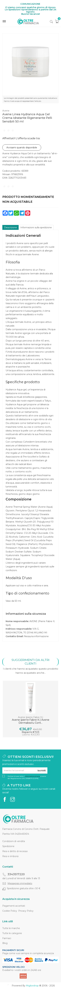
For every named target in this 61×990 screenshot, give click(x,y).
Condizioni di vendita (13, 841)
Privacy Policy (25, 910)
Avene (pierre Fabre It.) (30, 717)
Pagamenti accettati (13, 905)
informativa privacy (32, 776)
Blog (5, 943)
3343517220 (16, 874)
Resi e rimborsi (10, 856)
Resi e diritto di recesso (15, 851)
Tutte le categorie (12, 933)
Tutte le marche (11, 928)
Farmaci (6, 938)
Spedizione (8, 846)
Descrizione (10, 227)
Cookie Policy (9, 910)
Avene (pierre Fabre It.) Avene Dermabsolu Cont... (30, 721)
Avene (5, 110)
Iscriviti (42, 770)
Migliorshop (32, 985)
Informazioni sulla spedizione (36, 227)
